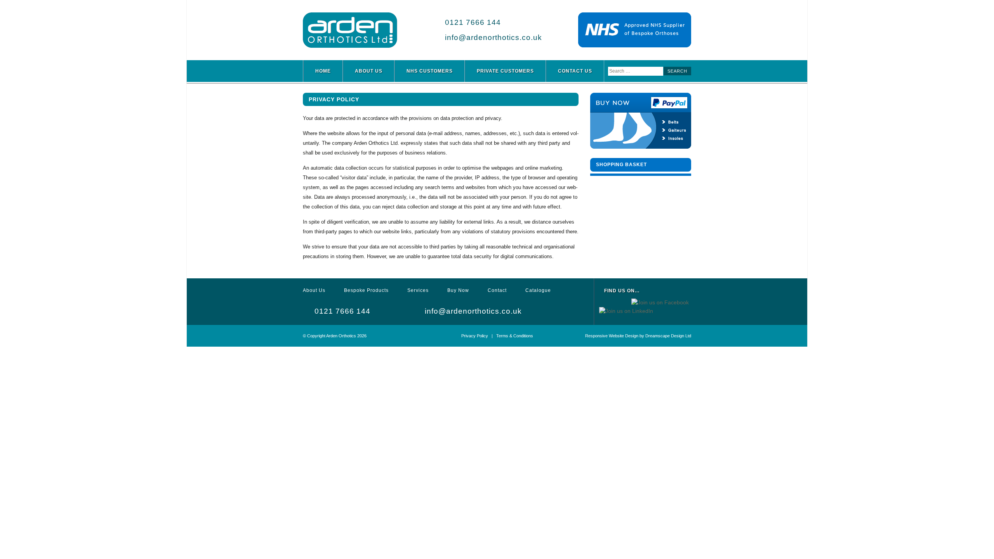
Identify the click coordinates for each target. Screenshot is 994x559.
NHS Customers (430, 71)
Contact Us (575, 71)
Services (418, 290)
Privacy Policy (474, 335)
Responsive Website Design (611, 335)
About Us (368, 71)
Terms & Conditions (514, 335)
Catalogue (538, 290)
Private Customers (505, 71)
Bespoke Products (366, 290)
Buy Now (458, 290)
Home (323, 71)
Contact (497, 290)
